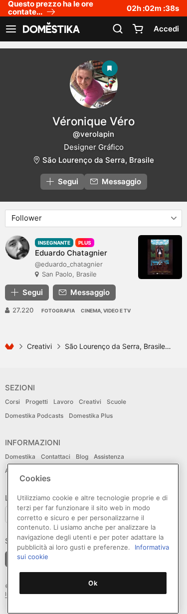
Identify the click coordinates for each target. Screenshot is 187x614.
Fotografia (58, 310)
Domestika (20, 456)
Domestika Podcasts (34, 415)
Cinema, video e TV (106, 310)
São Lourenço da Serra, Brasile (98, 160)
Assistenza (109, 456)
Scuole (116, 401)
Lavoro (63, 401)
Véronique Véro (93, 121)
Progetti (36, 401)
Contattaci (55, 456)
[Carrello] (138, 28)
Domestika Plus (91, 415)
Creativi (39, 346)
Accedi (166, 28)
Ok (92, 583)
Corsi (12, 401)
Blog (82, 456)
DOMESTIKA (50, 28)
